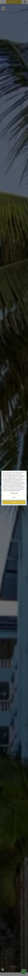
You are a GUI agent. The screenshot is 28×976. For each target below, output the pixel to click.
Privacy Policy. (7, 481)
